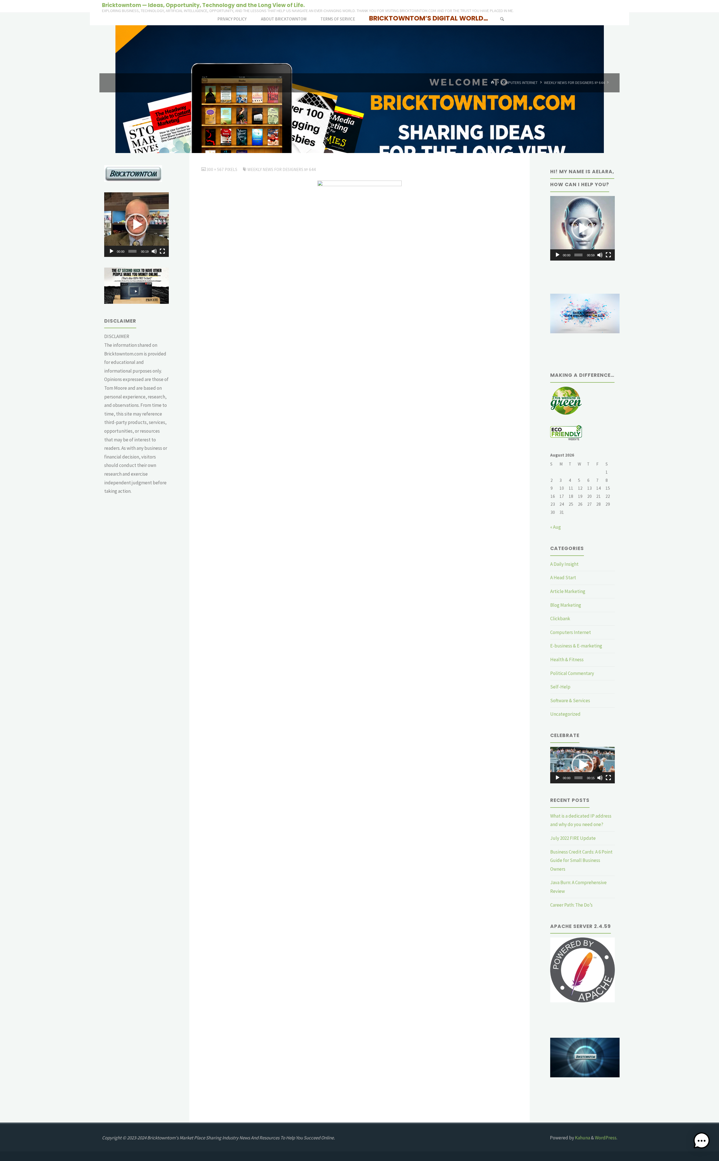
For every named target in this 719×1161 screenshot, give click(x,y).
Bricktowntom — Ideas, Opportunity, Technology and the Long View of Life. (203, 5)
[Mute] (154, 251)
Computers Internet (519, 82)
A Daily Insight (564, 564)
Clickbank (560, 618)
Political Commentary (572, 673)
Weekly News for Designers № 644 (574, 82)
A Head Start (563, 577)
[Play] (111, 251)
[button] (136, 224)
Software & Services (570, 700)
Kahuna (582, 1138)
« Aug (555, 527)
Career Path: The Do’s (571, 905)
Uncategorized (565, 714)
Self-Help (560, 687)
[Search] (502, 19)
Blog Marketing (565, 605)
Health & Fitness (567, 659)
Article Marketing (567, 591)
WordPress (605, 1138)
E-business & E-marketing (576, 646)
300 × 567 (215, 169)
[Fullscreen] (162, 251)
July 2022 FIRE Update (573, 838)
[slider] (132, 251)
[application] (136, 224)
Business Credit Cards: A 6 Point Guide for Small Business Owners (581, 860)
